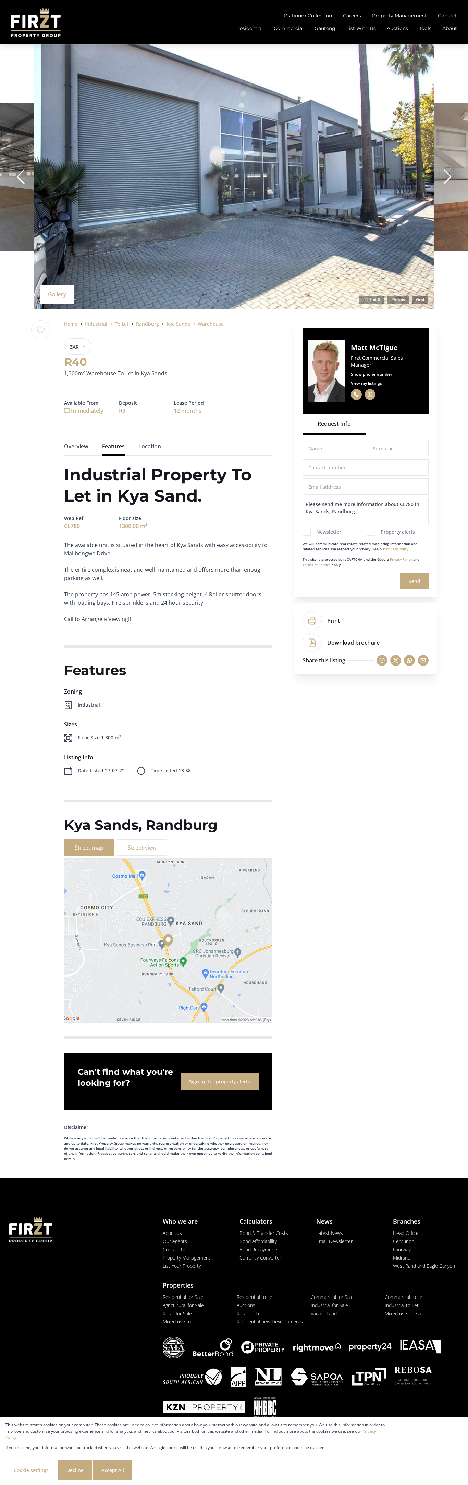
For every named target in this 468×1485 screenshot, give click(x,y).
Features (113, 446)
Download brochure (353, 642)
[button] (20, 176)
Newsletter (328, 532)
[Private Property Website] (263, 1347)
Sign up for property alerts (219, 1081)
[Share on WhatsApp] (409, 660)
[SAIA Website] (174, 1347)
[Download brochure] (312, 642)
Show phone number (371, 374)
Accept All (112, 1470)
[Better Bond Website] (213, 1347)
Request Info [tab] (334, 423)
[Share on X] (395, 660)
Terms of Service (317, 564)
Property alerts (398, 532)
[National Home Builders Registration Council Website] (265, 1408)
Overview (76, 446)
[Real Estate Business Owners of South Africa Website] (413, 1378)
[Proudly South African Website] (192, 1377)
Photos (398, 299)
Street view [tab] (142, 847)
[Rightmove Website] (317, 1347)
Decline (75, 1470)
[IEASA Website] (421, 1347)
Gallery (57, 294)
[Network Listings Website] (268, 1377)
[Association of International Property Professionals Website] (238, 1378)
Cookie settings (31, 1470)
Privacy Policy (397, 548)
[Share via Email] (423, 660)
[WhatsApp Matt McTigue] (370, 394)
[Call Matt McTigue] (356, 394)
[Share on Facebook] (382, 660)
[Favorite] (40, 329)
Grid (420, 299)
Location (149, 446)
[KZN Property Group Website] (204, 1408)
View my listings (366, 383)
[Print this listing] (312, 620)
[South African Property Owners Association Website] (316, 1377)
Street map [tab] (89, 847)
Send (414, 581)
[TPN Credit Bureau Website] (369, 1377)
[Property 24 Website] (370, 1347)
